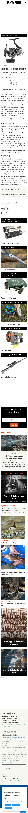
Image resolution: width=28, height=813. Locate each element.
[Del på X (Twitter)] (14, 83)
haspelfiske (17, 202)
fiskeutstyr (5, 205)
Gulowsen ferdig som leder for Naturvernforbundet (7, 509)
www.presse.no (14, 758)
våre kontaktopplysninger (15, 724)
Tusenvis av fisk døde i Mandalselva (20, 509)
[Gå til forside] (14, 3)
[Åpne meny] (25, 2)
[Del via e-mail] (16, 83)
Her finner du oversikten (8, 762)
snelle (10, 202)
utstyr (4, 202)
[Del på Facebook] (11, 83)
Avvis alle (8, 804)
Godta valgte (16, 804)
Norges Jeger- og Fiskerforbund (14, 780)
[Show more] (14, 196)
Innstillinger (23, 812)
